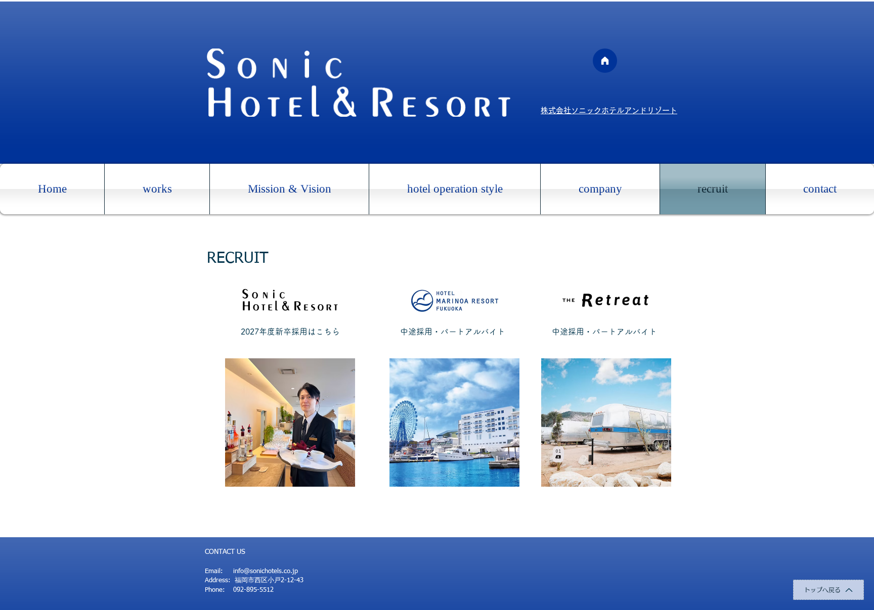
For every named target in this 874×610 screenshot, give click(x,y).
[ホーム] (605, 61)
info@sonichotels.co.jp (265, 571)
